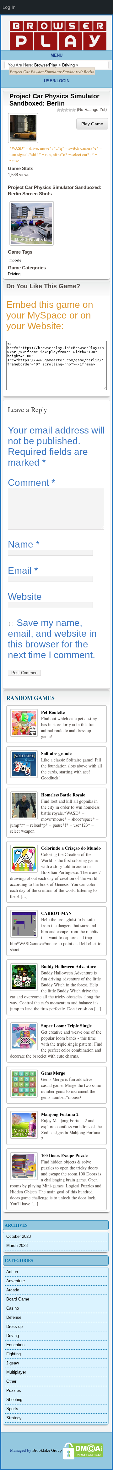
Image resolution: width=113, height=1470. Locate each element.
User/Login (56, 80)
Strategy (14, 1417)
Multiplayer (16, 1372)
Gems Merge (53, 1073)
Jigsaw (12, 1363)
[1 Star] (59, 110)
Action (12, 1271)
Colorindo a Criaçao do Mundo (71, 848)
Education (15, 1344)
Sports (12, 1408)
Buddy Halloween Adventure (68, 966)
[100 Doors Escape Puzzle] (24, 1166)
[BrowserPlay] (58, 35)
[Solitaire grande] (24, 764)
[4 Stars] (70, 110)
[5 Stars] (74, 110)
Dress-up (14, 1326)
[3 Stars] (66, 110)
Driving (14, 274)
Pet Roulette (53, 712)
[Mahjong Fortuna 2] (24, 1125)
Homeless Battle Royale (63, 794)
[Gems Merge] (24, 1084)
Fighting (13, 1354)
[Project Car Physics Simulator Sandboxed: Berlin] (24, 127)
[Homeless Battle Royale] (24, 805)
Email (23, 570)
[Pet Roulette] (24, 723)
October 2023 (18, 1236)
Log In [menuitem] (9, 7)
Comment (31, 482)
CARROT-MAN (56, 913)
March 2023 (17, 1245)
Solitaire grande (56, 753)
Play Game (92, 123)
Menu (56, 55)
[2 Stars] (62, 110)
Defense (13, 1317)
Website (25, 596)
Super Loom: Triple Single (66, 1025)
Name (24, 544)
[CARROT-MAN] (24, 924)
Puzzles (13, 1390)
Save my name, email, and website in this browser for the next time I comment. (52, 638)
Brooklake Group (47, 1450)
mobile (15, 260)
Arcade (12, 1290)
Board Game (17, 1299)
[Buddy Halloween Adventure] (24, 977)
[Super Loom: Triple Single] (24, 1036)
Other (11, 1381)
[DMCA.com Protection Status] (82, 1450)
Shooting (14, 1399)
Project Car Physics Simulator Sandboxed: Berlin (54, 100)
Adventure (15, 1280)
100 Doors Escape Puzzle (64, 1155)
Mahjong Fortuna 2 (59, 1114)
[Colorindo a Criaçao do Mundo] (24, 859)
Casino (12, 1308)
